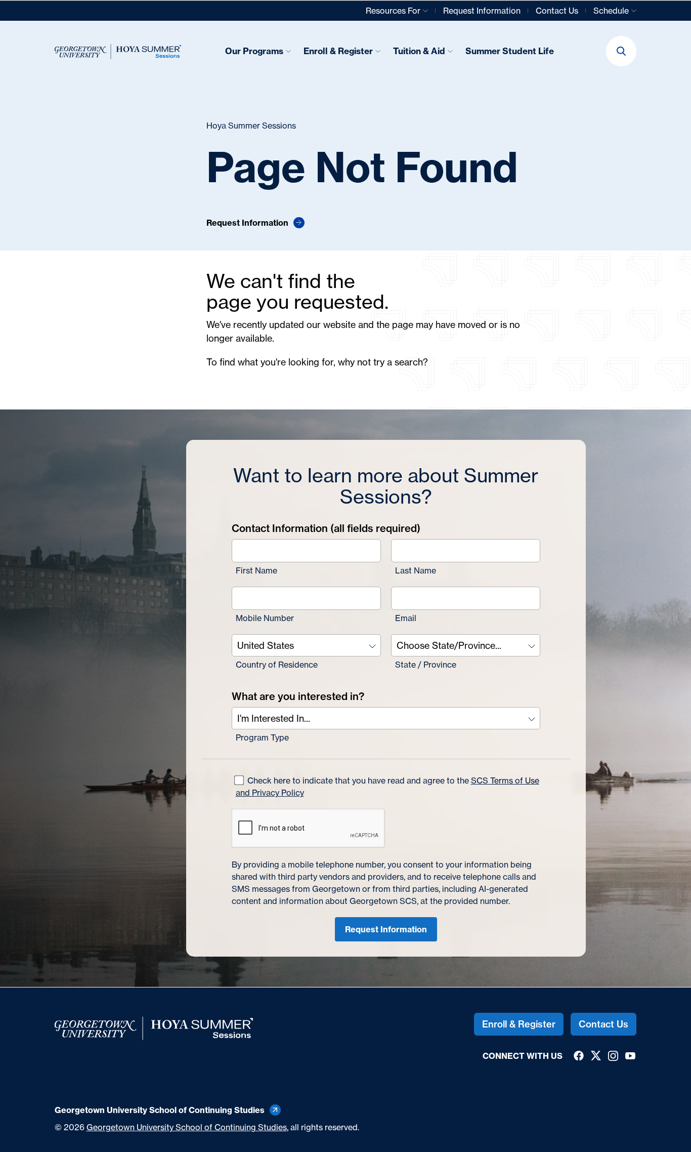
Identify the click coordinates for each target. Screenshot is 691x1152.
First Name (256, 570)
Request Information (386, 929)
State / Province (425, 665)
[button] (621, 51)
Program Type (262, 737)
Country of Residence (277, 665)
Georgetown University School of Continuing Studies (187, 1127)
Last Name (415, 570)
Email (405, 618)
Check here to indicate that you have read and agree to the (387, 786)
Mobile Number (265, 618)
